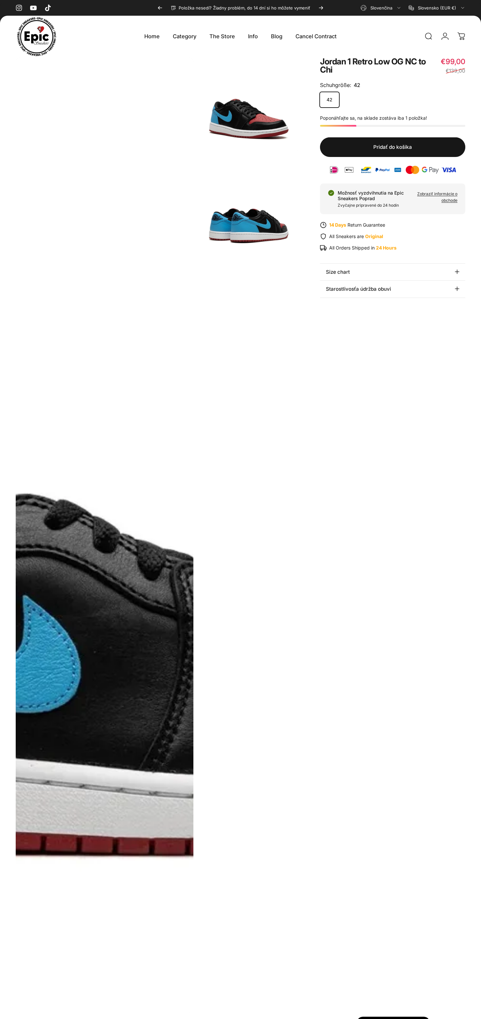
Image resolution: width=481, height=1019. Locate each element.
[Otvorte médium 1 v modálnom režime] (104, 534)
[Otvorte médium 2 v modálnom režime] (248, 106)
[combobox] (381, 8)
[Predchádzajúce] (160, 8)
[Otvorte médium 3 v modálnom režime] (248, 210)
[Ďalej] (321, 8)
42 (329, 99)
